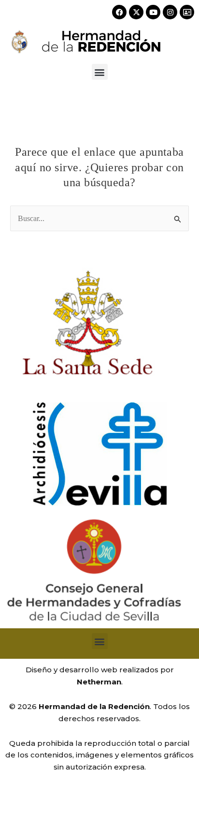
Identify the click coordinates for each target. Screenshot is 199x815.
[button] (100, 72)
